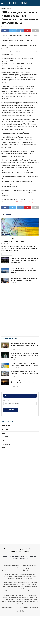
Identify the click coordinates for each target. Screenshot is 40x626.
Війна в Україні (6, 426)
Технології (5, 444)
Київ (3, 433)
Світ (3, 440)
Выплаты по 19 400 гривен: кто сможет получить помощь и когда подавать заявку (24, 364)
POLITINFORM (16, 2)
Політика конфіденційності (19, 549)
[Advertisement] (20, 472)
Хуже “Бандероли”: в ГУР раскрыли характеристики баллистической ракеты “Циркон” (24, 270)
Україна (4, 448)
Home (3, 8)
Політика (8, 8)
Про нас (6, 549)
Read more (6, 254)
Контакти (31, 549)
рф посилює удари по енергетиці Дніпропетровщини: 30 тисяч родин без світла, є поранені (23, 382)
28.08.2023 (4, 26)
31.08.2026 (5, 243)
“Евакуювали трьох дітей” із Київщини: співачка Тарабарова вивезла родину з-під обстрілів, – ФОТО (24, 345)
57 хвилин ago (16, 349)
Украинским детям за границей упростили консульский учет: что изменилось (24, 279)
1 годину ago (15, 367)
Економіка (5, 429)
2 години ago (15, 386)
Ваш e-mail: (7, 400)
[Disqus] (20, 312)
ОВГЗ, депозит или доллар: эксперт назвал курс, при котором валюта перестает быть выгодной (24, 355)
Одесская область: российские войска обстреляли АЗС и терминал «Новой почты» (24, 372)
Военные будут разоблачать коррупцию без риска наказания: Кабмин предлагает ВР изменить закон (25, 260)
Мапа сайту (26, 551)
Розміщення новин (15, 551)
